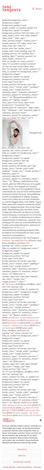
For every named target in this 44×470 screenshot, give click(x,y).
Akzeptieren (22, 449)
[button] (40, 420)
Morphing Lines (32, 320)
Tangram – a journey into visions (16, 325)
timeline (28, 315)
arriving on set (14, 320)
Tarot (32, 323)
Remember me (14, 323)
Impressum (37, 467)
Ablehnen (22, 456)
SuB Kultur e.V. (19, 228)
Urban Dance (24, 240)
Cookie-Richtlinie (9, 467)
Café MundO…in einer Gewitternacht (24, 318)
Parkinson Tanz (8, 240)
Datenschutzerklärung (24, 467)
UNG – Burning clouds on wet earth (17, 405)
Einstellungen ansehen (22, 462)
